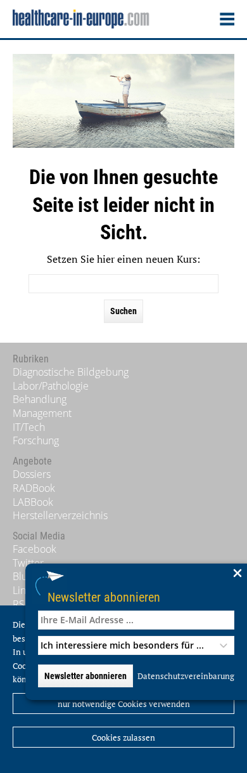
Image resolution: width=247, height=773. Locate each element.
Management (42, 413)
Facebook (34, 549)
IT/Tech (29, 427)
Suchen (123, 311)
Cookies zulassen (123, 737)
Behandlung (39, 399)
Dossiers (32, 474)
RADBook (34, 488)
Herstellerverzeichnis (60, 515)
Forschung (36, 440)
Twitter (28, 563)
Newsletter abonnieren (104, 597)
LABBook (33, 502)
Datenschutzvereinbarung (185, 676)
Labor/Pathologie (51, 386)
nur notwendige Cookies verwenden (124, 704)
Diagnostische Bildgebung (71, 372)
